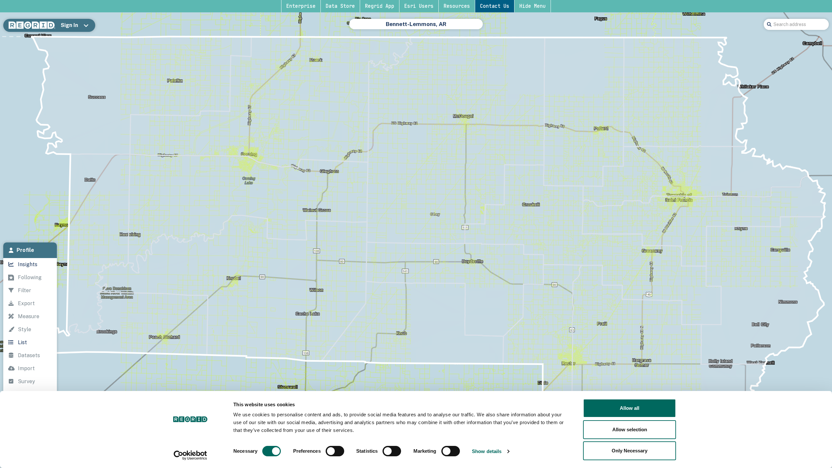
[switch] (335, 451)
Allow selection (629, 429)
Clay (418, 27)
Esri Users (419, 6)
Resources (457, 6)
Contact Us (494, 6)
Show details (486, 451)
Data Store (340, 6)
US (372, 27)
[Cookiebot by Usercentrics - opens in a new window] (190, 455)
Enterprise (301, 6)
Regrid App (379, 6)
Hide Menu (532, 6)
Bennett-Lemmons (454, 27)
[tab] (30, 250)
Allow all (629, 408)
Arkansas (394, 27)
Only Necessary (629, 450)
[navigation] (30, 339)
